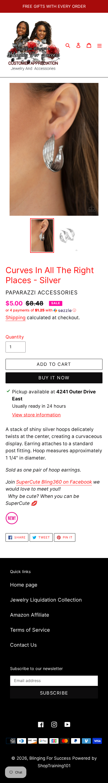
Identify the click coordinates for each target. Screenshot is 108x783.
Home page (23, 585)
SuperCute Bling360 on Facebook (54, 482)
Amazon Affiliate (29, 615)
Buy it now (53, 377)
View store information (36, 414)
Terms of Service (30, 630)
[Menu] (99, 45)
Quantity (15, 337)
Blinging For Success (50, 758)
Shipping (16, 317)
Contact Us (23, 645)
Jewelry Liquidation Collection (46, 600)
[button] (41, 310)
